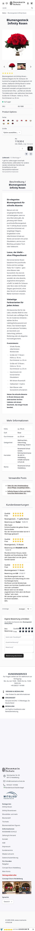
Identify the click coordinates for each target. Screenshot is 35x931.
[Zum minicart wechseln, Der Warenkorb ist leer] (31, 3)
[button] (7, 73)
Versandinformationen (10, 172)
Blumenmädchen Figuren (11, 825)
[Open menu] (3, 3)
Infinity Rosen (7, 807)
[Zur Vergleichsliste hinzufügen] (31, 154)
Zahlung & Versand (9, 835)
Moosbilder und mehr (10, 814)
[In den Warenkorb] (30, 148)
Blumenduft (6, 818)
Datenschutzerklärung (10, 858)
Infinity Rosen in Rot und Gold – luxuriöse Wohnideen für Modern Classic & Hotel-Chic (19, 492)
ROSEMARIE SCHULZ (9, 832)
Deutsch (7, 902)
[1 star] (20, 628)
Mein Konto (6, 871)
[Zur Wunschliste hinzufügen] (26, 154)
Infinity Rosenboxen (9, 810)
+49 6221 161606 (12, 785)
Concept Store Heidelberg (11, 868)
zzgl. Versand (28, 144)
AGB (3, 843)
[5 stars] (32, 628)
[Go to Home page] (17, 3)
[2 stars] (23, 628)
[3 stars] (26, 628)
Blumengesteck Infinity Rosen (17, 13)
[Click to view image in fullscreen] (17, 45)
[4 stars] (29, 628)
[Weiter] (31, 66)
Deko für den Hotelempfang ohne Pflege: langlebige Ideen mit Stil (18, 487)
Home (4, 13)
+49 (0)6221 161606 (17, 685)
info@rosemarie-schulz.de (15, 781)
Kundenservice (7, 850)
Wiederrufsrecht (8, 854)
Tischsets (5, 822)
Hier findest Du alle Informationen (18, 694)
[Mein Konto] (27, 3)
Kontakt (5, 839)
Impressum (6, 847)
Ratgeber (5, 864)
